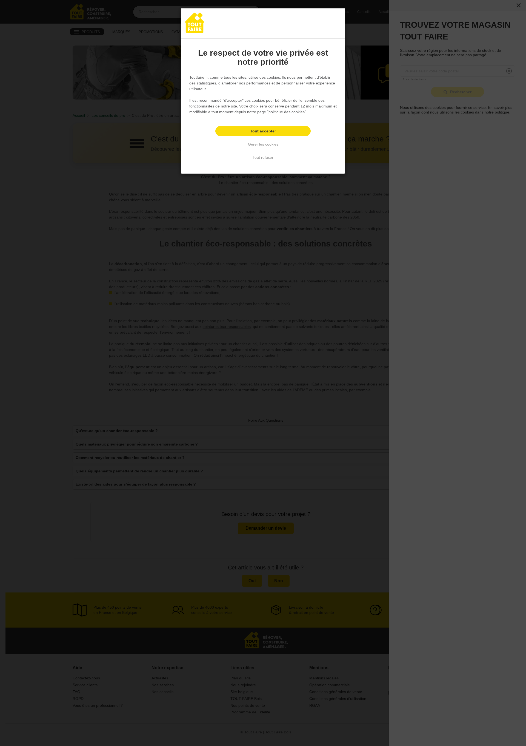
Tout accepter (263, 131)
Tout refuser (263, 157)
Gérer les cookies (263, 144)
